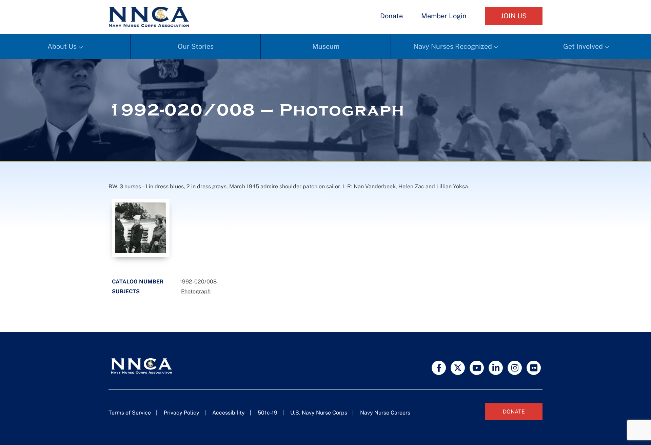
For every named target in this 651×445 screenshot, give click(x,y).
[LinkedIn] (496, 368)
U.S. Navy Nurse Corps (318, 412)
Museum (325, 46)
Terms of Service (129, 412)
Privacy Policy (181, 412)
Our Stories (196, 46)
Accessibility (228, 412)
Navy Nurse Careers (385, 412)
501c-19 (267, 412)
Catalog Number (137, 281)
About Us (62, 46)
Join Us (514, 16)
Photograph (196, 291)
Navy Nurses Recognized (452, 46)
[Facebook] (439, 368)
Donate (391, 16)
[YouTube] (477, 368)
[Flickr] (534, 368)
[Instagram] (515, 368)
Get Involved (583, 46)
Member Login (444, 16)
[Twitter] (458, 368)
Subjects (126, 291)
